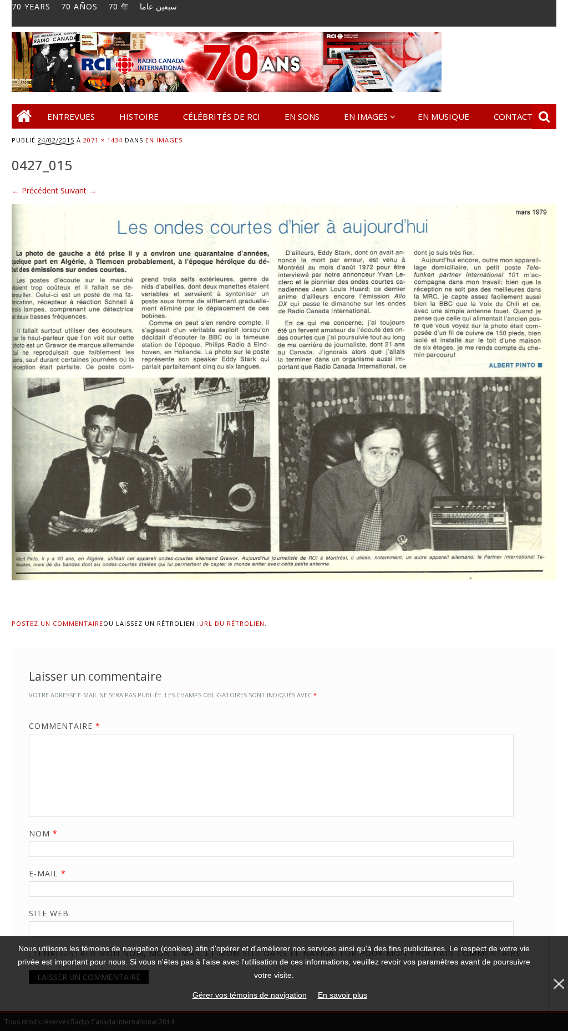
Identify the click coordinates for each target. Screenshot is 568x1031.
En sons (302, 116)
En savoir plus (342, 995)
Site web (49, 913)
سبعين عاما (158, 7)
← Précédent (35, 190)
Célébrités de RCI (221, 116)
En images (366, 116)
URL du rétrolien (232, 623)
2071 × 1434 (103, 140)
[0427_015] (284, 590)
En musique (443, 116)
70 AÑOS (79, 7)
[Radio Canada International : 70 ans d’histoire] (227, 89)
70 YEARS (31, 7)
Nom (43, 833)
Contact (513, 116)
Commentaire (64, 726)
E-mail (47, 873)
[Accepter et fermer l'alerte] (558, 983)
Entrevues (71, 116)
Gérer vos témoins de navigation (249, 995)
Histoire (139, 116)
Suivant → (78, 190)
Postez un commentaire (57, 623)
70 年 (118, 7)
